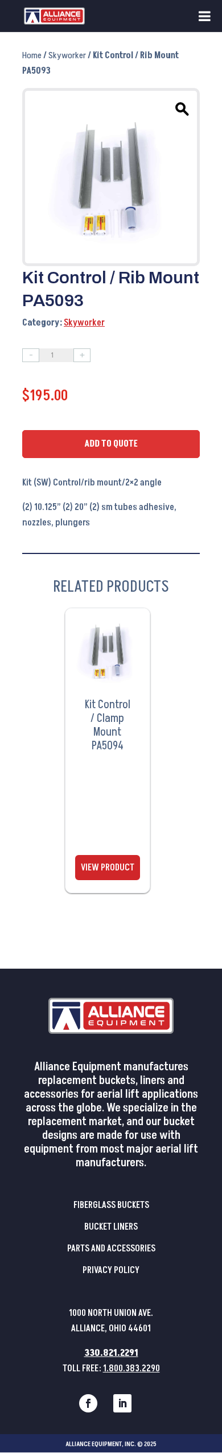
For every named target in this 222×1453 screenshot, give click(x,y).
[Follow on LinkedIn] (122, 1403)
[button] (180, 107)
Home (32, 55)
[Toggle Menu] (204, 16)
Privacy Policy (111, 1270)
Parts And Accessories (111, 1248)
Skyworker (67, 55)
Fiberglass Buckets (111, 1205)
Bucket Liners (111, 1227)
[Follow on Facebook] (88, 1403)
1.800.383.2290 (131, 1368)
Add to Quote (111, 443)
